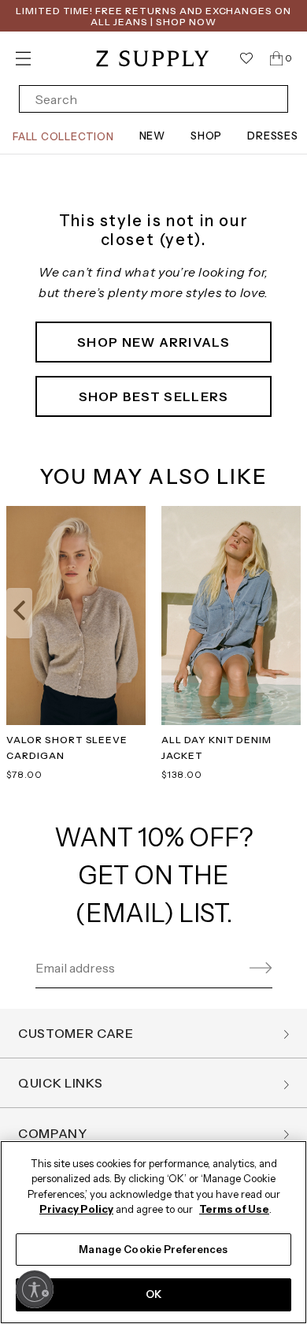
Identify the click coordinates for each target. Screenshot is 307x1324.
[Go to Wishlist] (246, 58)
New (152, 135)
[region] (153, 1232)
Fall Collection (63, 136)
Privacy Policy (76, 1209)
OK (153, 1294)
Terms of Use (234, 1209)
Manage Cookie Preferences (153, 1249)
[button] (19, 613)
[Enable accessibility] (35, 1289)
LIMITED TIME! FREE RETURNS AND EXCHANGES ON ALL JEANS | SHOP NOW (153, 16)
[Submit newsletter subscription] (258, 968)
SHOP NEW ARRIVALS (153, 342)
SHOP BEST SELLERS (154, 396)
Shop (206, 135)
